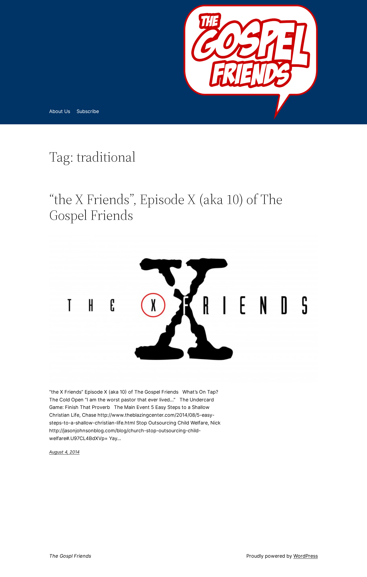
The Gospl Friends (70, 556)
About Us (59, 111)
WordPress (305, 556)
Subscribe (88, 111)
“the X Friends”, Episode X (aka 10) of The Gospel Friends (165, 207)
